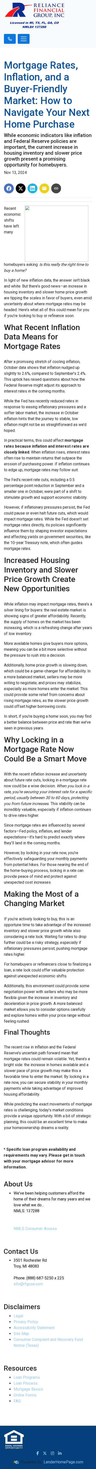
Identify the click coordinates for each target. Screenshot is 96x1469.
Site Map (21, 1333)
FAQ (17, 1401)
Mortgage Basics (28, 1389)
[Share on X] (21, 188)
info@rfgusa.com (28, 1284)
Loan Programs (27, 1377)
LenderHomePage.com (63, 1462)
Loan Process (26, 1383)
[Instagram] (52, 1453)
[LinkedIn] (60, 1453)
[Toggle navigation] (24, 39)
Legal (18, 1316)
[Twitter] (45, 1453)
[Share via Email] (44, 188)
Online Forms (25, 1395)
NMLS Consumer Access (35, 1228)
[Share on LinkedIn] (32, 188)
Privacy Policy (26, 1321)
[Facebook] (37, 1453)
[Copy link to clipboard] (56, 188)
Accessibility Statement (34, 1327)
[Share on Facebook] (9, 188)
